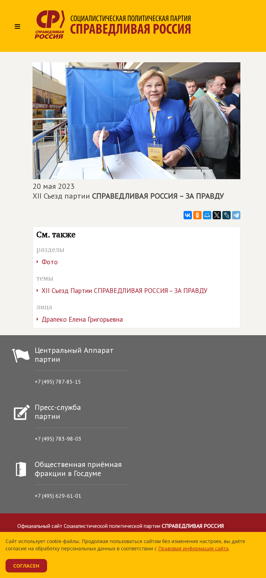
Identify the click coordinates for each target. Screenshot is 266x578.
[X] (217, 215)
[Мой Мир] (207, 215)
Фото (50, 262)
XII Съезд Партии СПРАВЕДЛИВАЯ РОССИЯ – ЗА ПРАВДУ (124, 290)
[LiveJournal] (226, 215)
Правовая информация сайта (193, 548)
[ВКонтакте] (188, 215)
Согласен (26, 565)
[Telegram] (236, 215)
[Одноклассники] (197, 215)
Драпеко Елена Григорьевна (82, 319)
